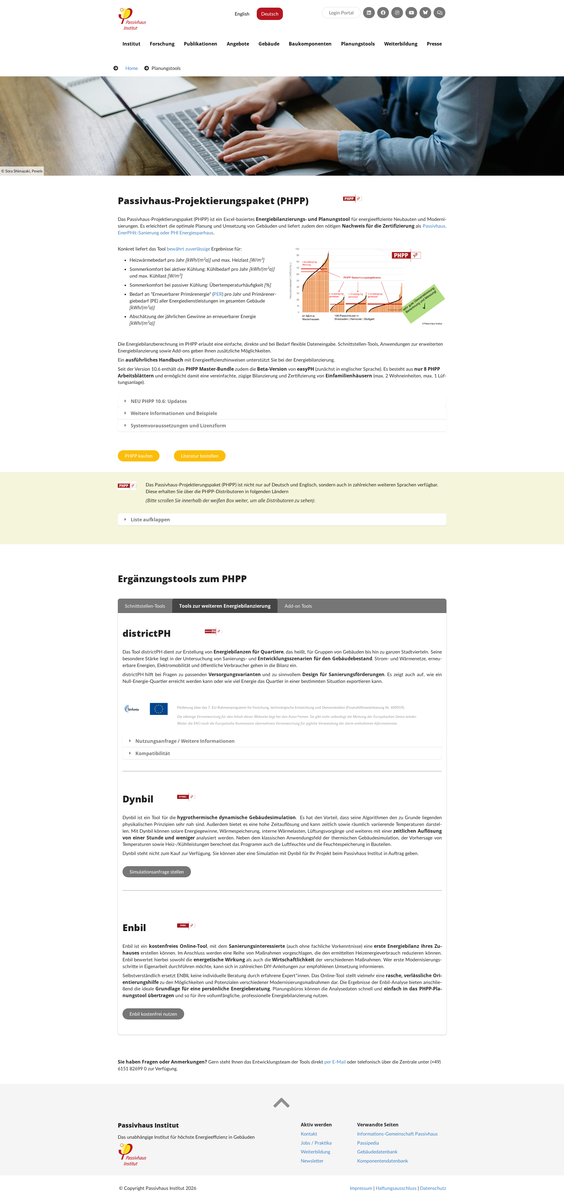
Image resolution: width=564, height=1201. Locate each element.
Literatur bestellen (200, 455)
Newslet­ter (312, 1160)
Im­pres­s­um (361, 1188)
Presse (434, 44)
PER (218, 294)
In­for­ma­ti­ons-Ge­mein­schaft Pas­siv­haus (397, 1133)
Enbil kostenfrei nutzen (153, 1014)
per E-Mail (335, 1061)
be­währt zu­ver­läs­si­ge (188, 248)
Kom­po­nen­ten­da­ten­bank (382, 1160)
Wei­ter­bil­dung (315, 1151)
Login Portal (341, 12)
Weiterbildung (400, 44)
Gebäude (268, 44)
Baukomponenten (310, 44)
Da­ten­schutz (433, 1188)
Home (131, 68)
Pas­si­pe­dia (368, 1142)
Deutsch (269, 13)
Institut (131, 44)
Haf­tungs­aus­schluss (396, 1188)
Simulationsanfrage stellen (157, 871)
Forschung (162, 44)
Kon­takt (309, 1133)
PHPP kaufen (138, 455)
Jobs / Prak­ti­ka (316, 1142)
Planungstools (358, 44)
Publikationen (200, 44)
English (242, 13)
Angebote (238, 44)
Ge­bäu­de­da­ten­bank (377, 1151)
